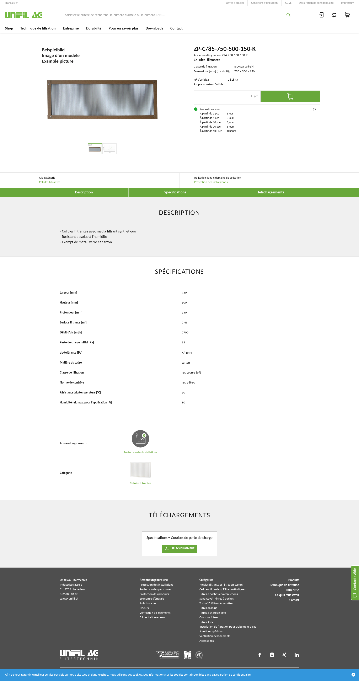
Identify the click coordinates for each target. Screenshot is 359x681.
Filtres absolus (208, 608)
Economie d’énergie (152, 598)
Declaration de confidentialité (316, 3)
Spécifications (175, 192)
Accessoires (206, 641)
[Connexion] (321, 15)
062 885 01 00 (69, 594)
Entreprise (71, 29)
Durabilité (93, 29)
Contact (176, 29)
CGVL (288, 3)
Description (84, 192)
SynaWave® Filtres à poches (216, 598)
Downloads (154, 29)
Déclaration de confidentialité (232, 674)
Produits (293, 580)
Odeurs (144, 608)
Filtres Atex (206, 622)
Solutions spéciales (211, 631)
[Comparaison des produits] (334, 15)
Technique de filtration (38, 29)
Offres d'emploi (235, 3)
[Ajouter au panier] (290, 96)
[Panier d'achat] (347, 15)
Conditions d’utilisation (264, 3)
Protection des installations (211, 182)
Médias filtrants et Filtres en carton (221, 584)
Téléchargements (271, 192)
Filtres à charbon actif (212, 613)
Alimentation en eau (152, 617)
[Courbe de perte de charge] (109, 148)
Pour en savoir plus (123, 29)
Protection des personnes (155, 589)
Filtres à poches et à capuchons (218, 594)
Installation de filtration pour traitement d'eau (228, 626)
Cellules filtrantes (49, 182)
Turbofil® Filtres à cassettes (216, 603)
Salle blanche (148, 603)
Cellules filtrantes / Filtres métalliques (222, 589)
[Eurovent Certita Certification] (168, 655)
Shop (9, 29)
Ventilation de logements (155, 613)
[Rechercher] (288, 15)
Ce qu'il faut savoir (287, 595)
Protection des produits (154, 594)
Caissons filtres (208, 617)
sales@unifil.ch (69, 598)
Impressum (347, 3)
